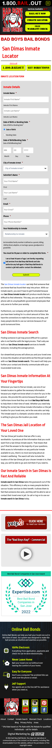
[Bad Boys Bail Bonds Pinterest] (44, 702)
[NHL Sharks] (25, 702)
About (3, 719)
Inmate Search (22, 719)
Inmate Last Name (10, 117)
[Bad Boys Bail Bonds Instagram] (34, 702)
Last (5, 199)
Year (28, 156)
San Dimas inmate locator (15, 284)
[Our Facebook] (44, 709)
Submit (26, 275)
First (5, 187)
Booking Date (11, 135)
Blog (17, 722)
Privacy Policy (26, 722)
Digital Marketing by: (19, 734)
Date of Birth (11, 129)
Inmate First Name (10, 105)
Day (16, 156)
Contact (10, 719)
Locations (47, 719)
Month (6, 156)
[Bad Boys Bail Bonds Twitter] (34, 709)
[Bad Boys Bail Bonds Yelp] (25, 709)
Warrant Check (35, 719)
